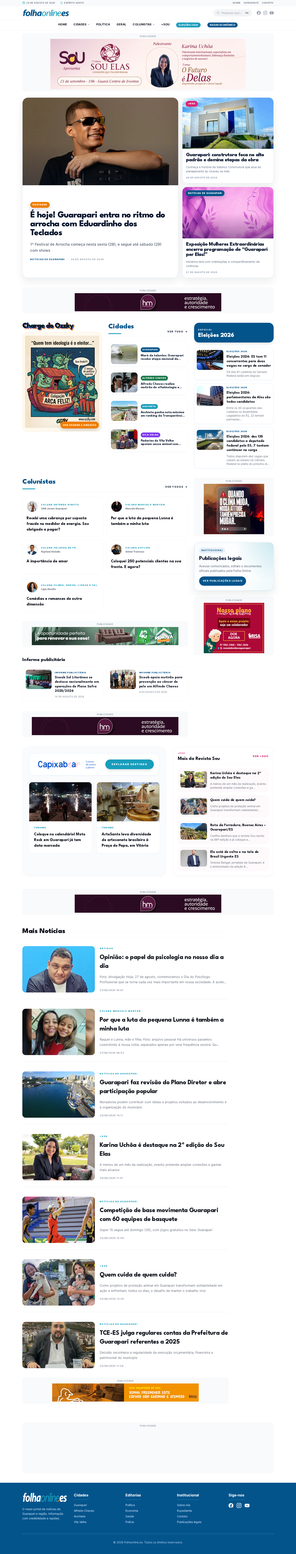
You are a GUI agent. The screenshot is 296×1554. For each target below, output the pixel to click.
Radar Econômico (222, 24)
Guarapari (80, 1505)
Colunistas (142, 24)
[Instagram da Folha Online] (265, 13)
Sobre (237, 2)
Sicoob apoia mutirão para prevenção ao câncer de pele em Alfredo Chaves (161, 682)
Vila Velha (80, 1522)
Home (62, 24)
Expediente (251, 2)
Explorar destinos (129, 764)
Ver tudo (177, 331)
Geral (121, 24)
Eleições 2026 (188, 24)
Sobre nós (183, 1505)
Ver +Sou (261, 756)
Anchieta (79, 1516)
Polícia (129, 1522)
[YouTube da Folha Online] (272, 13)
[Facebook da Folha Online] (259, 13)
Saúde (129, 1516)
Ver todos (176, 486)
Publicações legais (189, 1522)
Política (103, 24)
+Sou (165, 24)
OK (247, 12)
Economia (131, 1510)
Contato (268, 2)
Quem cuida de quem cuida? (233, 800)
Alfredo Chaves (84, 1510)
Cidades (79, 24)
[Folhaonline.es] (46, 13)
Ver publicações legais (223, 580)
